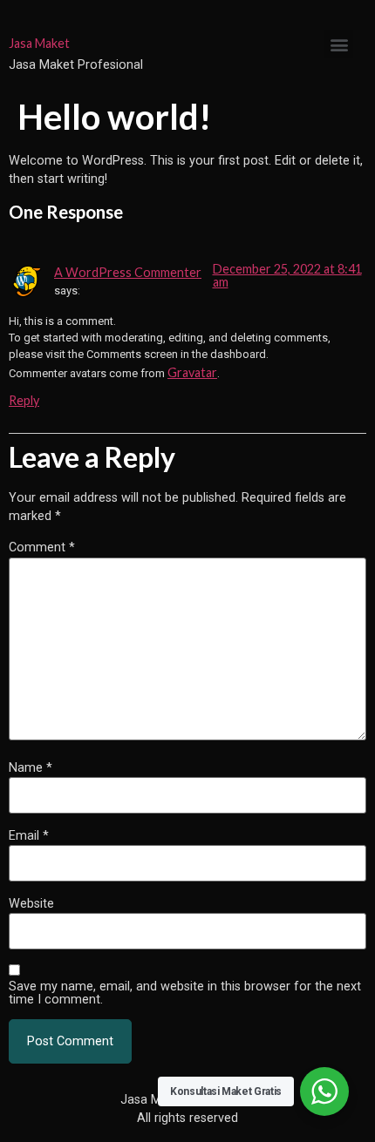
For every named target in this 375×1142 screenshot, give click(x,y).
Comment (42, 548)
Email (29, 836)
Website (31, 904)
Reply (24, 400)
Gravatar (192, 372)
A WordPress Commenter (127, 272)
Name (30, 768)
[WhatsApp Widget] (324, 1091)
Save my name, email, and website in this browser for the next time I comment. (185, 993)
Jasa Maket (39, 43)
